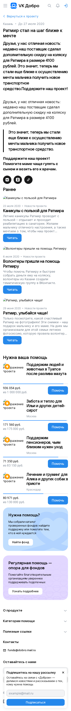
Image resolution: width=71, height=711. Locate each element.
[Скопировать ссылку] (28, 180)
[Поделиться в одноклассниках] (18, 180)
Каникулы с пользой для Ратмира (33, 211)
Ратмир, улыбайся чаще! (25, 313)
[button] (35, 610)
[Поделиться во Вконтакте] (7, 180)
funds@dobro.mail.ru (22, 650)
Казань (8, 24)
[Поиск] (50, 5)
